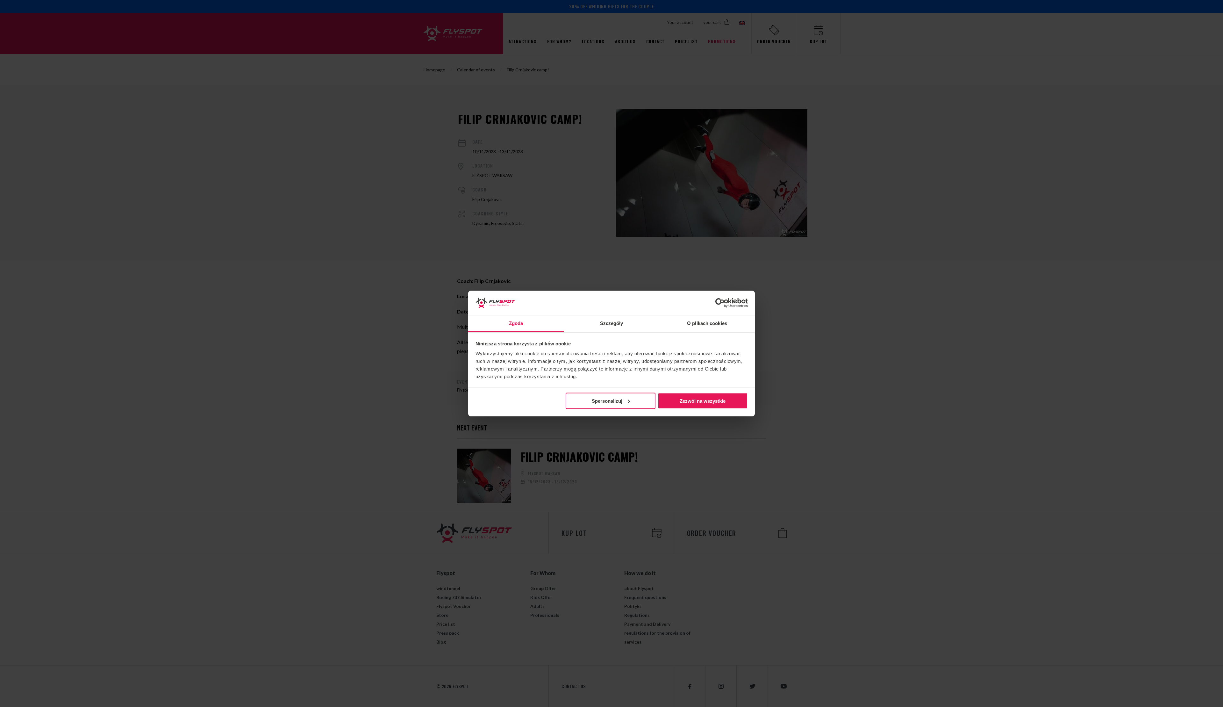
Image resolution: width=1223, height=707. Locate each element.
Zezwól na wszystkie (703, 400)
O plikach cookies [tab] (707, 323)
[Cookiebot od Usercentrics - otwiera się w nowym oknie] (720, 303)
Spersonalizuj (607, 400)
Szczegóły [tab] (611, 323)
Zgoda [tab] (516, 323)
